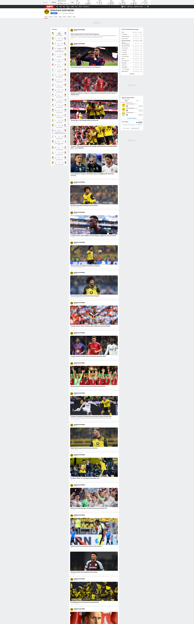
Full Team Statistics (131, 118)
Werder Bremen (125, 71)
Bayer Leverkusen (125, 36)
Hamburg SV (124, 54)
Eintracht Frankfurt (126, 45)
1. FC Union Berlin (125, 69)
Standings (132, 73)
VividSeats (140, 121)
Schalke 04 (124, 65)
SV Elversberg (125, 48)
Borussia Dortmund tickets (129, 124)
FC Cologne (124, 50)
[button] (145, 6)
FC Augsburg (124, 34)
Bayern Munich (125, 38)
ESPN (50, 6)
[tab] (126, 100)
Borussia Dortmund (126, 40)
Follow (54, 13)
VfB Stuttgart (124, 67)
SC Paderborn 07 (125, 60)
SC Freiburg (124, 52)
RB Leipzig (124, 62)
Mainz (123, 58)
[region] (131, 51)
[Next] (152, 2)
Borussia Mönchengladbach (126, 43)
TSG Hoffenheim (125, 56)
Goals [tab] (126, 100)
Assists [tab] (137, 100)
